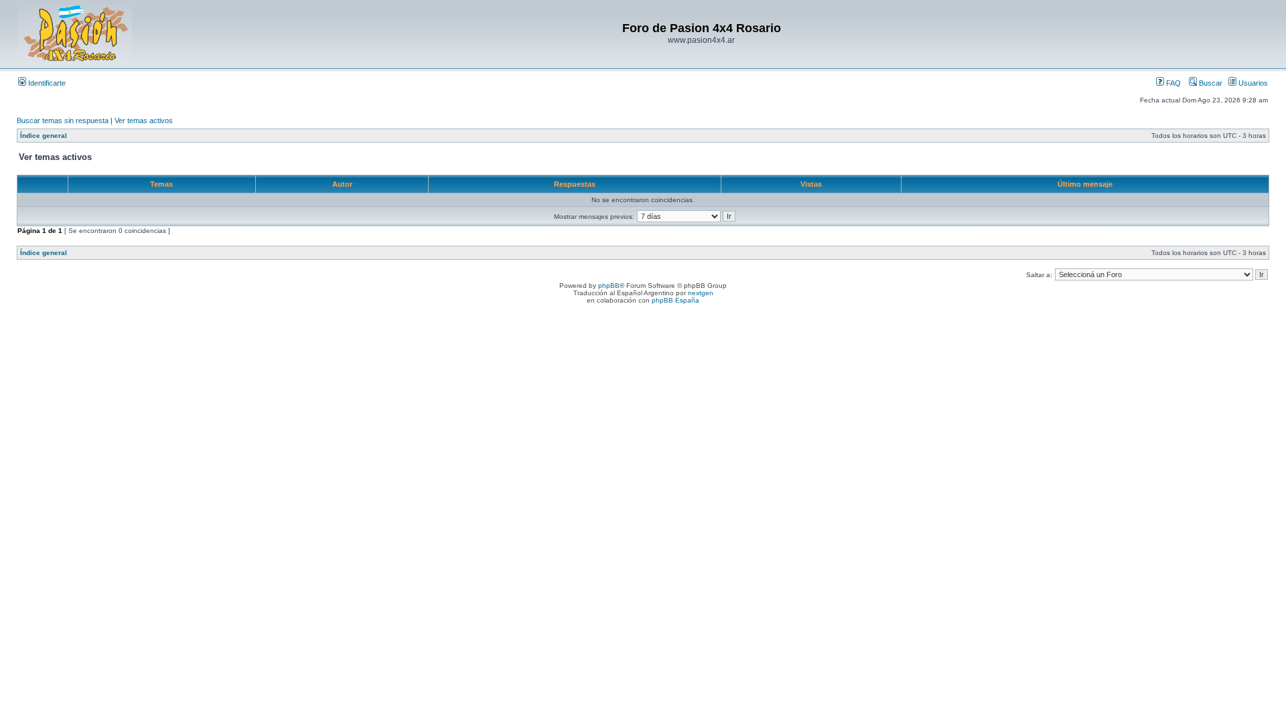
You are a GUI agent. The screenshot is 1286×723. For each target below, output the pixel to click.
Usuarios (1252, 83)
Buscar (1209, 83)
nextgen (700, 293)
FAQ (1172, 83)
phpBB (609, 285)
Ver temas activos (144, 120)
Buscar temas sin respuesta (63, 120)
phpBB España (675, 300)
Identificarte (46, 83)
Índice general (43, 135)
